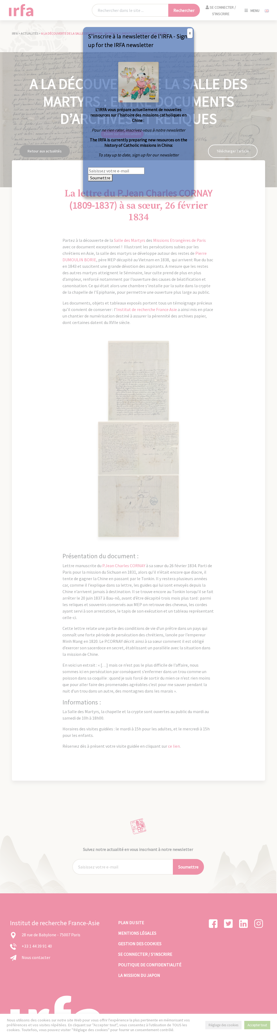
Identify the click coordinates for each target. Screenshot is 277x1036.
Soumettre (100, 178)
